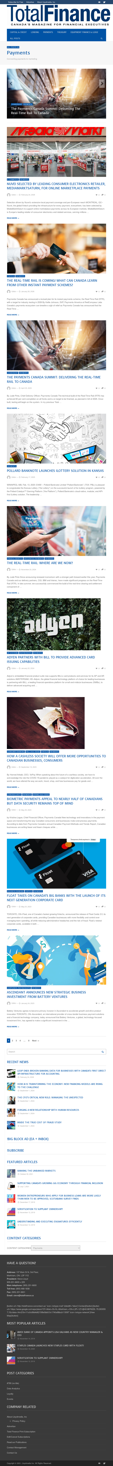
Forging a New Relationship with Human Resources (48, 1110)
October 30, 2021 (26, 1174)
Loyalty (10, 1393)
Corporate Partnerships (18, 988)
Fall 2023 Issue (33, 752)
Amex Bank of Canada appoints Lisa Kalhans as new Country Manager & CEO (60, 1334)
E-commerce (12, 179)
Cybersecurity (14, 795)
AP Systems (12, 653)
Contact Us (12, 1452)
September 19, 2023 (29, 767)
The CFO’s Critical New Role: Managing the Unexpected (50, 1097)
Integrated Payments (33, 559)
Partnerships (26, 653)
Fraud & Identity (14, 559)
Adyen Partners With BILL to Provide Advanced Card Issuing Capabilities (51, 659)
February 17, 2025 (28, 477)
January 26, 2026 (27, 291)
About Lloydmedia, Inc (17, 1416)
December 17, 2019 (27, 1202)
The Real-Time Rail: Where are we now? (40, 563)
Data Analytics (13, 1388)
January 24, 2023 (27, 1003)
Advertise (11, 1426)
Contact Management (16, 1447)
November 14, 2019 (27, 1338)
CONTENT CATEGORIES (19, 1247)
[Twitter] (104, 2)
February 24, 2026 (28, 194)
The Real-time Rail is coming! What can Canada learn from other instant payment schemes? (52, 282)
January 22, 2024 (27, 668)
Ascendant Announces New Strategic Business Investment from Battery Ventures (46, 994)
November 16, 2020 (27, 1349)
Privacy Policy (18, 1420)
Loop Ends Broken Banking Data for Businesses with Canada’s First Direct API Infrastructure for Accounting (61, 1072)
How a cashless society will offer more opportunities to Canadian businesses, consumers (56, 758)
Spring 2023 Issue (41, 795)
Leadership (17, 104)
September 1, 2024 (27, 1090)
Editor (14, 194)
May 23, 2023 (26, 906)
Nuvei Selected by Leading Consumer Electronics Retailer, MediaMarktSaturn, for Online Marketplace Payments (56, 186)
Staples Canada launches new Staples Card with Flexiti (50, 1345)
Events (10, 1398)
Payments (28, 104)
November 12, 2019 (27, 1212)
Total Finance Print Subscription (21, 1431)
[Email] (99, 2)
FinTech (10, 276)
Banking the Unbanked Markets (36, 1170)
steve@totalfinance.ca (24, 1295)
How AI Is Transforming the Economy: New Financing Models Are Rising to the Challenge (60, 1085)
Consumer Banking (15, 752)
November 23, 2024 (28, 569)
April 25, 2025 (26, 388)
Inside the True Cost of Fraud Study (39, 1122)
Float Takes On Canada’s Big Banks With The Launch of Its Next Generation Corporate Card (56, 897)
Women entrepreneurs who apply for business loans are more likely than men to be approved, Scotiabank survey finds (59, 1197)
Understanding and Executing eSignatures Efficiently (49, 1221)
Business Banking (15, 891)
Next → (35, 1040)
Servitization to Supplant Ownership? (40, 1209)
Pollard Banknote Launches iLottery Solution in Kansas (55, 471)
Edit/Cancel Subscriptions (18, 1436)
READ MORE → (13, 218)
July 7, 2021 (24, 1186)
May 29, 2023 (26, 810)
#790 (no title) (13, 1383)
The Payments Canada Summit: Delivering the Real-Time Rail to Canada (45, 111)
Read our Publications (17, 1442)
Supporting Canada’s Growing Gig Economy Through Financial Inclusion (60, 1183)
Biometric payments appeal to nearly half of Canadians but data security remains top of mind (55, 801)
